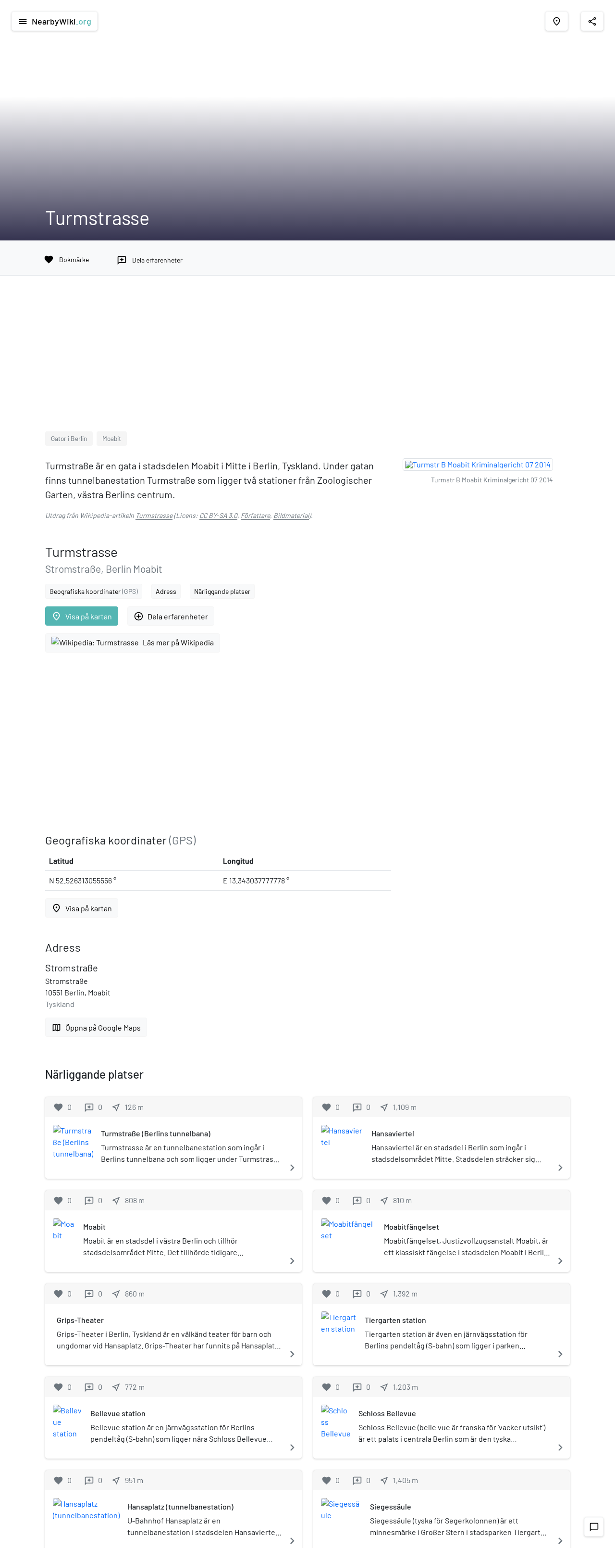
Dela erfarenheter (171, 616)
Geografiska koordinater (93, 591)
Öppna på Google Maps (96, 1027)
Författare (255, 515)
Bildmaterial (291, 515)
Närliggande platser (222, 591)
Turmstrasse (153, 515)
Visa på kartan (81, 616)
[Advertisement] (307, 359)
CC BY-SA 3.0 (218, 515)
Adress (166, 591)
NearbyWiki (54, 21)
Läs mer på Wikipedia (178, 642)
